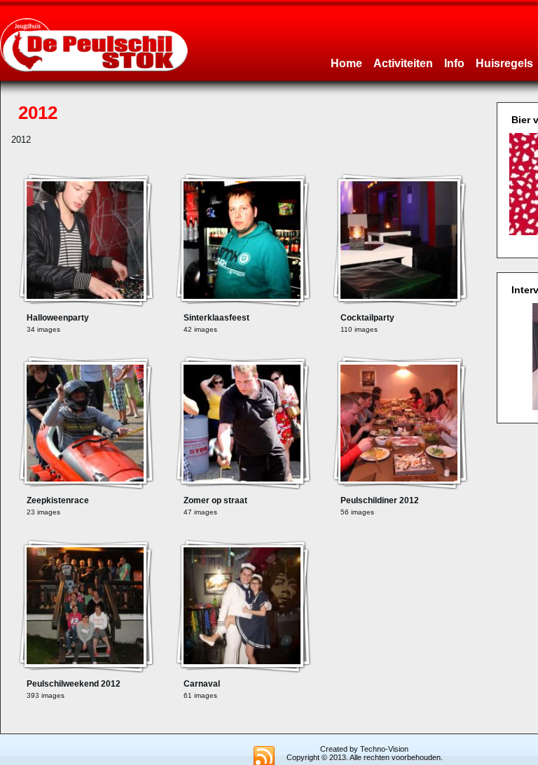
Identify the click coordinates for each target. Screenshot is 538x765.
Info (454, 63)
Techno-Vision (384, 749)
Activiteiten (403, 63)
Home (346, 63)
